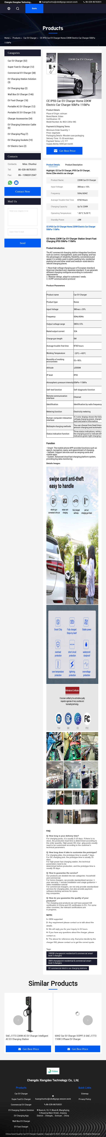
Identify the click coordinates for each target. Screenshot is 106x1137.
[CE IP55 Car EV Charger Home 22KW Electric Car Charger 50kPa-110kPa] (80, 76)
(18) (18, 100)
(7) (18, 134)
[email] (16, 182)
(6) (22, 126)
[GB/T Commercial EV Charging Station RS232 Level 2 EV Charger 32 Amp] (77, 1013)
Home (7, 38)
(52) (17, 61)
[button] (18, 1020)
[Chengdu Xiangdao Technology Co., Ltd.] (53, 1071)
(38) (22, 73)
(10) (20, 140)
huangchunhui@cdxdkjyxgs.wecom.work (59, 2)
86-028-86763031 (93, 2)
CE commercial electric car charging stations (67, 968)
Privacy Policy (85, 1099)
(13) (21, 112)
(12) (21, 67)
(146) (21, 94)
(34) (20, 118)
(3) (22, 81)
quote (34, 8)
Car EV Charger (30, 38)
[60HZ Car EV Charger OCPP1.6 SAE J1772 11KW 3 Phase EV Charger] (28, 1013)
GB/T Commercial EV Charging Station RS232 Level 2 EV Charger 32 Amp (77, 1037)
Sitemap (84, 1094)
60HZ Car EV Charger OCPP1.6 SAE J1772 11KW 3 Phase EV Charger (26, 1037)
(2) (17, 88)
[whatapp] (10, 183)
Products (16, 38)
